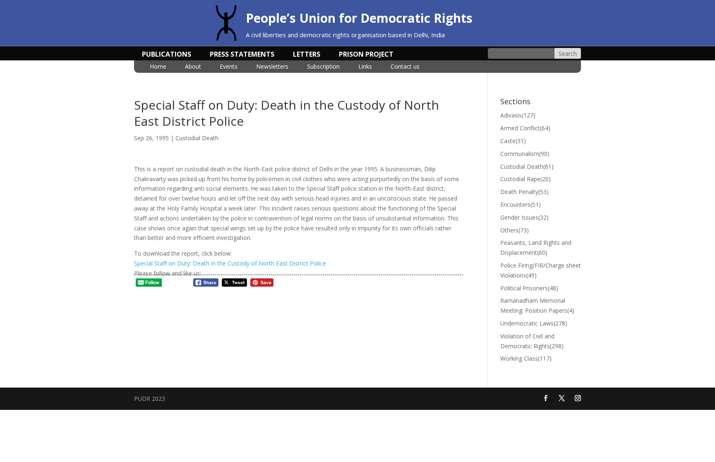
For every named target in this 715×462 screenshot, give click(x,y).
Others (514, 230)
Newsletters (272, 67)
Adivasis (517, 115)
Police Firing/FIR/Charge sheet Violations (540, 270)
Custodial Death (196, 138)
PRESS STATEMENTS (242, 55)
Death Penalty (524, 192)
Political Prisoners (529, 288)
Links (365, 67)
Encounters (520, 204)
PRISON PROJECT (366, 55)
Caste (513, 141)
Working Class (526, 358)
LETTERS (306, 55)
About (193, 67)
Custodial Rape (525, 179)
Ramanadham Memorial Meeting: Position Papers (537, 305)
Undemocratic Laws (533, 323)
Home (158, 67)
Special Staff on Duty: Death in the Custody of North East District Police (230, 263)
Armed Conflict (525, 128)
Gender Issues (524, 217)
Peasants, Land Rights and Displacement (535, 247)
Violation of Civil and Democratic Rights (532, 341)
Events (229, 67)
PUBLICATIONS (166, 55)
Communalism (524, 154)
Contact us (405, 67)
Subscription (323, 67)
